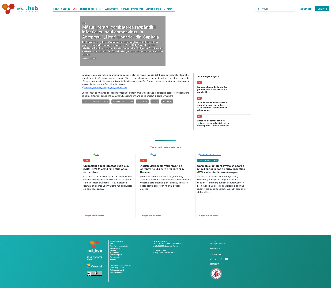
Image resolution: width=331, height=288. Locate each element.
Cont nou (322, 8)
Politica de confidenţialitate (120, 266)
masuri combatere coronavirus (95, 101)
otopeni (155, 101)
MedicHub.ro (215, 248)
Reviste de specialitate (91, 8)
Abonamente (111, 8)
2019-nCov (167, 101)
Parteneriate (115, 257)
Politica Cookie (116, 272)
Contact (168, 8)
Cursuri (125, 8)
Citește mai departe (94, 215)
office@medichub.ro (218, 244)
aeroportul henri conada (123, 101)
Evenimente (137, 8)
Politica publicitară (117, 270)
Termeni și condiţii (117, 268)
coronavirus (142, 101)
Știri (75, 8)
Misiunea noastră (61, 8)
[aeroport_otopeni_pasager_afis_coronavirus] (104, 87)
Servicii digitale (153, 8)
